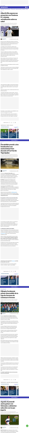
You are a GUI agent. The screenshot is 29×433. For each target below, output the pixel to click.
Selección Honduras (8, 9)
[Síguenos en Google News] (15, 122)
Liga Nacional (2, 9)
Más (3, 10)
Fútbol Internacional (18, 9)
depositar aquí (3, 233)
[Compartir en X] (13, 122)
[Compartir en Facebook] (9, 122)
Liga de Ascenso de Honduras (14, 382)
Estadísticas (23, 9)
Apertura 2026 (8, 382)
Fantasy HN (4, 5)
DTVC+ (1, 5)
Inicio (1, 10)
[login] (25, 7)
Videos (27, 9)
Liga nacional (4, 288)
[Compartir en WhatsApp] (11, 122)
